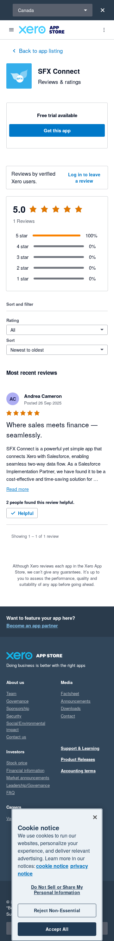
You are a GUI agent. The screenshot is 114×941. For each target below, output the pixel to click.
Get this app (57, 130)
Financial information (25, 770)
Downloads (71, 708)
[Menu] (11, 29)
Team (11, 693)
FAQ (10, 792)
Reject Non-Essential (57, 910)
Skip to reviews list (44, 212)
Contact (68, 716)
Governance (17, 701)
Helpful (26, 513)
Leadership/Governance (28, 785)
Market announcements (27, 778)
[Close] (103, 10)
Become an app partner (32, 625)
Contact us (16, 737)
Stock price (16, 763)
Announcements (76, 701)
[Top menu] (104, 30)
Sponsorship (17, 708)
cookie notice (52, 865)
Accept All (57, 929)
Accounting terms (78, 771)
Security (14, 716)
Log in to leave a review (84, 177)
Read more (17, 489)
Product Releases (78, 759)
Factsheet (70, 693)
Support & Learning (80, 748)
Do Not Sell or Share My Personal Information (57, 889)
